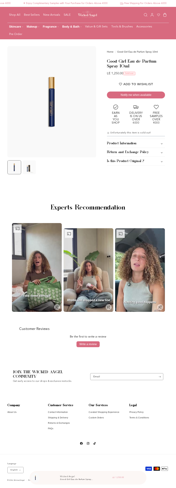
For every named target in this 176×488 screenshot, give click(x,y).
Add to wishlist (138, 84)
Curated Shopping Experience (104, 412)
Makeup (32, 26)
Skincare (15, 26)
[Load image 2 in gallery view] (29, 167)
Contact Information (58, 412)
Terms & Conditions (139, 417)
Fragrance (50, 26)
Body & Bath (70, 26)
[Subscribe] (160, 376)
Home (110, 51)
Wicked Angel (19, 480)
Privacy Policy (136, 412)
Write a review (88, 344)
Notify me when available (136, 94)
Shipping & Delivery (58, 417)
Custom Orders (96, 417)
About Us (12, 412)
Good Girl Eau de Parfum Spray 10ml (137, 51)
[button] (145, 15)
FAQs (50, 428)
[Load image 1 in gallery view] (14, 167)
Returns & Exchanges (59, 423)
